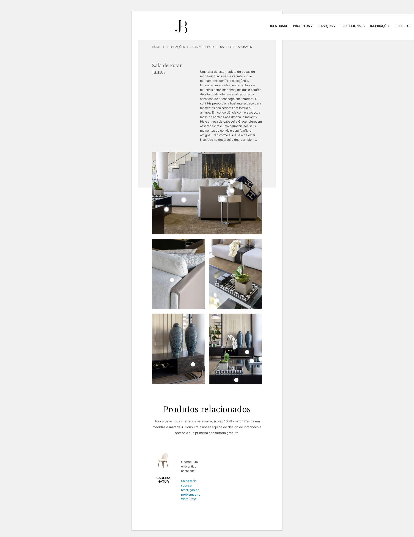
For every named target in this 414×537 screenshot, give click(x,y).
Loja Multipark (202, 47)
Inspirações (380, 26)
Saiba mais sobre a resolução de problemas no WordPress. (190, 490)
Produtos (301, 26)
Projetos (403, 26)
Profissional (351, 26)
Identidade (279, 26)
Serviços (325, 26)
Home (156, 47)
